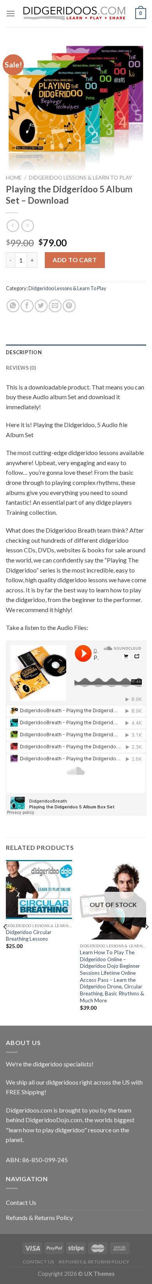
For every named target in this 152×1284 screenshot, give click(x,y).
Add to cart (75, 259)
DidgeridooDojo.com (53, 1119)
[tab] (76, 352)
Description (24, 352)
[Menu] (10, 13)
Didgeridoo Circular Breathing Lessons (28, 935)
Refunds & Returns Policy (39, 1217)
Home (13, 178)
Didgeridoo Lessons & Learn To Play (80, 178)
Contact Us (21, 1202)
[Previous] (5, 942)
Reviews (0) (21, 368)
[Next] (146, 942)
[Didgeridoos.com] (75, 13)
